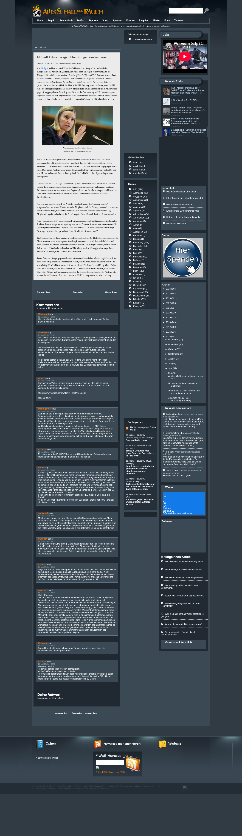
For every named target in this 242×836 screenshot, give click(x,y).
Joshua (169, 470)
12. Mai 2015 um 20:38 (46, 317)
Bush (135, 271)
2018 (168, 322)
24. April (44, 68)
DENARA (42, 539)
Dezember (173, 339)
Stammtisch (66, 20)
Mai (170, 373)
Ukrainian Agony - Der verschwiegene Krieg (179, 399)
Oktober (172, 349)
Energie (137, 306)
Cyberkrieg (138, 288)
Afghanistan (139, 200)
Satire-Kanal (139, 170)
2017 (168, 327)
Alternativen (139, 214)
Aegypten (137, 196)
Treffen (80, 20)
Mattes (169, 414)
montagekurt (44, 409)
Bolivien (137, 260)
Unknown (42, 332)
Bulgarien (138, 267)
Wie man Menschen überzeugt (181, 191)
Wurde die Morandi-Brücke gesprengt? (183, 624)
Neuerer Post (43, 292)
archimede (43, 513)
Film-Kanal (138, 162)
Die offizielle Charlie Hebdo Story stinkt (184, 561)
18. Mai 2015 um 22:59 (46, 664)
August (171, 359)
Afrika (136, 203)
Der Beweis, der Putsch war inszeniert (183, 569)
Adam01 (42, 564)
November (173, 344)
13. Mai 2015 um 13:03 (46, 516)
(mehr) (191, 426)
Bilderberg (138, 242)
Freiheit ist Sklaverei (176, 223)
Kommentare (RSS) (116, 772)
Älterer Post (111, 292)
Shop (105, 20)
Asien (136, 228)
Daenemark (139, 292)
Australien (138, 232)
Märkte (156, 20)
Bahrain (137, 235)
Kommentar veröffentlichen (50, 698)
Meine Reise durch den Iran (179, 204)
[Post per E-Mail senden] (33, 285)
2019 (168, 317)
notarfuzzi (43, 590)
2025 (168, 289)
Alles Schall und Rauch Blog (61, 786)
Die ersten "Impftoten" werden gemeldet (184, 577)
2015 (168, 336)
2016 (168, 332)
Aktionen (137, 207)
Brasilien (137, 264)
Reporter (93, 20)
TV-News (179, 20)
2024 (168, 293)
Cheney (137, 274)
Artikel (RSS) (101, 772)
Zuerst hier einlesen (142, 39)
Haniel (41, 467)
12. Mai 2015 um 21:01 (46, 335)
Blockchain (138, 257)
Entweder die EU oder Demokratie (182, 211)
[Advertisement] (76, 37)
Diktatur (137, 299)
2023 (168, 298)
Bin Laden (138, 246)
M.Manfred (43, 314)
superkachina (172, 433)
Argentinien (138, 218)
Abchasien (138, 193)
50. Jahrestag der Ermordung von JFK (184, 198)
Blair (135, 253)
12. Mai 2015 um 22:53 (46, 381)
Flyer (167, 20)
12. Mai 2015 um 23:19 (46, 411)
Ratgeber (144, 20)
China (136, 278)
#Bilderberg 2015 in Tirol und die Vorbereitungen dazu (184, 391)
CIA (135, 281)
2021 (168, 308)
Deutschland (139, 295)
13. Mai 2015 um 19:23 (46, 541)
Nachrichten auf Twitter (47, 758)
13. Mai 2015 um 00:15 (46, 452)
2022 (168, 303)
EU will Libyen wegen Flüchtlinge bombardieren (72, 57)
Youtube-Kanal (140, 173)
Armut (136, 225)
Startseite (78, 292)
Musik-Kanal (139, 166)
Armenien (138, 221)
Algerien (137, 210)
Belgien (137, 239)
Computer (138, 285)
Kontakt (130, 20)
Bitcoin (136, 249)
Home (40, 20)
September (173, 354)
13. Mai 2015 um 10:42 (46, 470)
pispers (42, 378)
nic (167, 452)
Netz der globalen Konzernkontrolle (183, 217)
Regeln (51, 20)
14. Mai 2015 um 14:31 (46, 593)
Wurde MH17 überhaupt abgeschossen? (184, 595)
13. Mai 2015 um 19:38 (46, 567)
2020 (168, 313)
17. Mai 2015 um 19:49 (46, 646)
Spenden (117, 20)
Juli (170, 363)
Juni (170, 368)
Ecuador (137, 303)
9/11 (135, 189)
